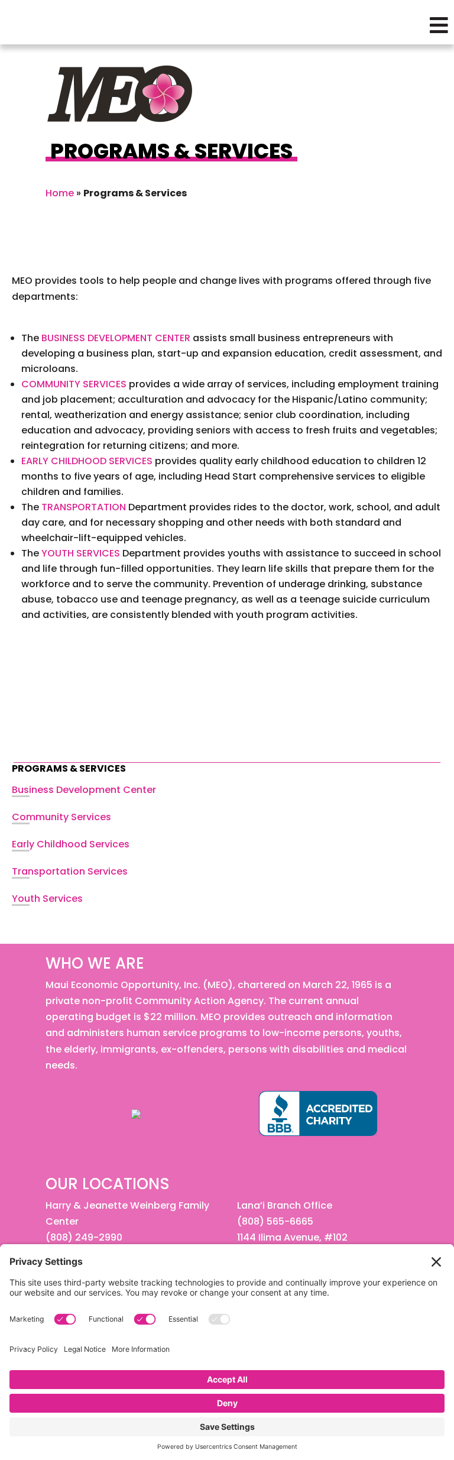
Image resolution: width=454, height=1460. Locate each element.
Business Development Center (84, 790)
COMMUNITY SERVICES (74, 384)
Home (60, 193)
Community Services (61, 817)
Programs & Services (69, 768)
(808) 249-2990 (84, 1237)
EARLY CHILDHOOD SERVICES (87, 461)
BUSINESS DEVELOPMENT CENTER (115, 338)
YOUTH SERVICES (80, 553)
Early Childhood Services (70, 844)
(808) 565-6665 (275, 1221)
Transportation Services (70, 871)
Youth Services (47, 898)
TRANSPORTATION (83, 507)
